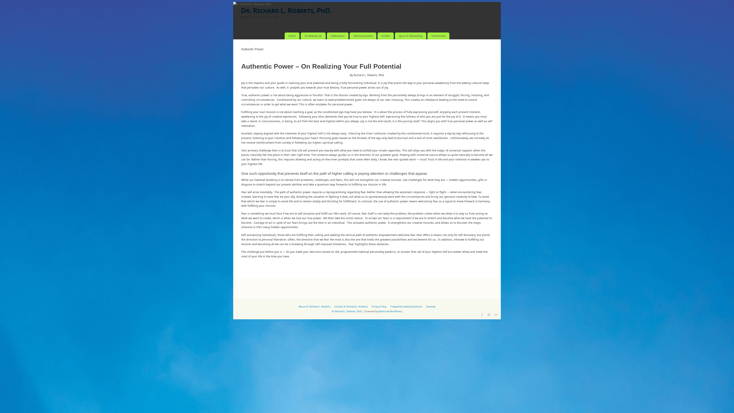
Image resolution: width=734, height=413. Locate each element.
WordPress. (396, 311)
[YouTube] (495, 314)
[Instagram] (488, 314)
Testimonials (438, 36)
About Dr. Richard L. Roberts (314, 306)
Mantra (382, 311)
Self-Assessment (363, 36)
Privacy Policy (379, 306)
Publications (338, 36)
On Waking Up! (313, 36)
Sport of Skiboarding (410, 36)
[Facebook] (481, 314)
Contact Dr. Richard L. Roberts (351, 306)
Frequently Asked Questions (406, 306)
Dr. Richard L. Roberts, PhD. (286, 10)
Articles (385, 36)
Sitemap (430, 306)
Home (292, 36)
